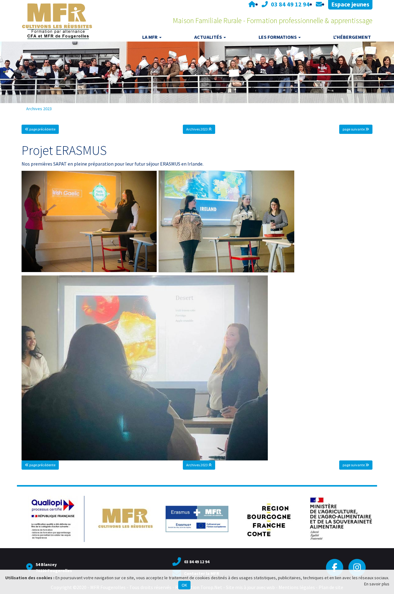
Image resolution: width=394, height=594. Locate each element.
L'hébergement (352, 37)
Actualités (208, 37)
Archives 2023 (39, 108)
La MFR (150, 37)
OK (184, 585)
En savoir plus (376, 584)
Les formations (278, 37)
